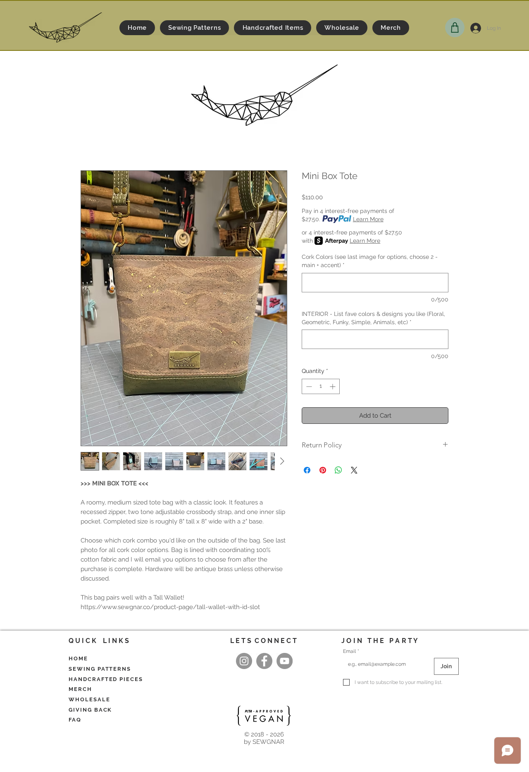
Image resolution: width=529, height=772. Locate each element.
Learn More (368, 219)
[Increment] (333, 386)
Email (351, 651)
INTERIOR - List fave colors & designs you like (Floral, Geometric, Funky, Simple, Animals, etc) (373, 318)
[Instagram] (244, 661)
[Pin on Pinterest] (323, 470)
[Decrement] (308, 386)
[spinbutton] (320, 386)
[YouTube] (284, 661)
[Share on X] (354, 470)
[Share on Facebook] (307, 470)
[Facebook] (264, 661)
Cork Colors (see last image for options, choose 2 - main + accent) (370, 260)
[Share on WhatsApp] (338, 470)
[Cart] (455, 27)
